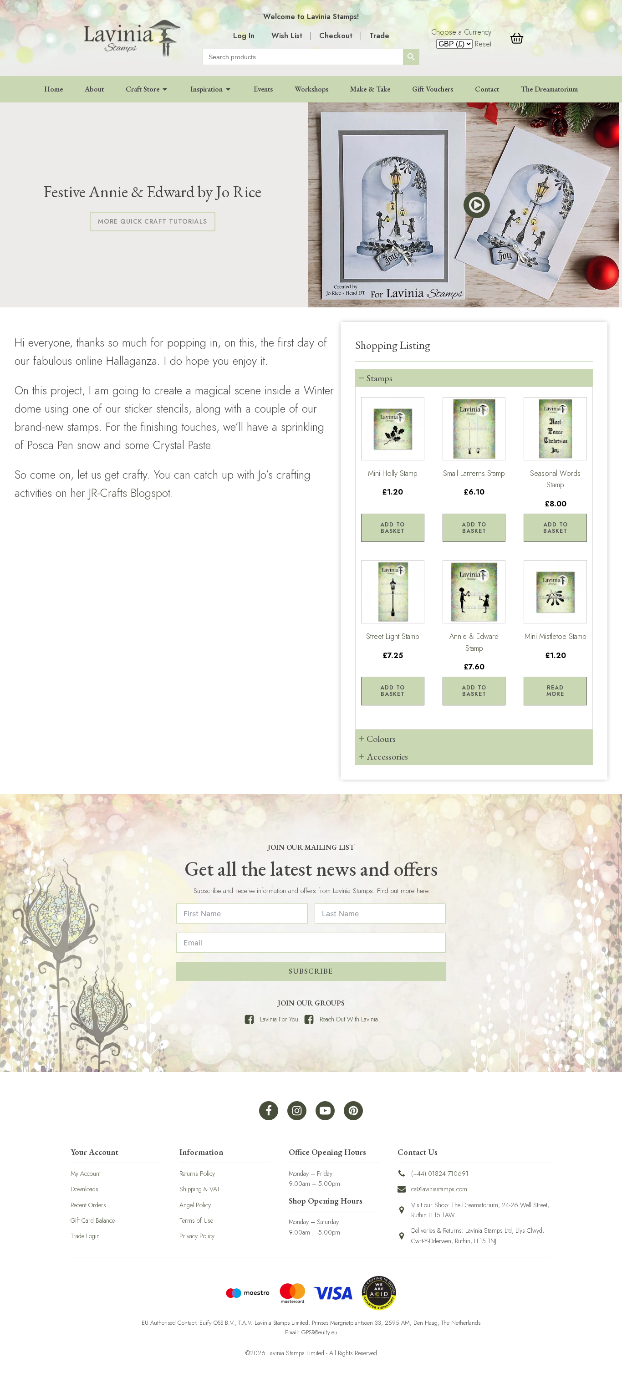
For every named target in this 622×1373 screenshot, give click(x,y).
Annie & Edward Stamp (474, 642)
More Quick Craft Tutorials (152, 221)
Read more (555, 691)
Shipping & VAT (199, 1189)
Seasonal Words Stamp (555, 479)
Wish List (286, 36)
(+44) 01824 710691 (440, 1173)
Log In (244, 36)
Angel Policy (195, 1205)
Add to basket (392, 528)
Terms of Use (196, 1220)
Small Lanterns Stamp (474, 473)
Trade (379, 36)
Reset (483, 44)
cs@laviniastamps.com (439, 1189)
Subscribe (311, 971)
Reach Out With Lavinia (349, 1019)
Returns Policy (197, 1173)
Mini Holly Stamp (393, 473)
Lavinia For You (279, 1019)
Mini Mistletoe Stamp (555, 636)
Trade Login (85, 1235)
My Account (86, 1173)
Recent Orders (88, 1205)
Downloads (84, 1189)
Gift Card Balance (93, 1220)
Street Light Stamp (392, 636)
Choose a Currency (461, 32)
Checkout (335, 36)
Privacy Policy (196, 1235)
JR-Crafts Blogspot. (131, 493)
